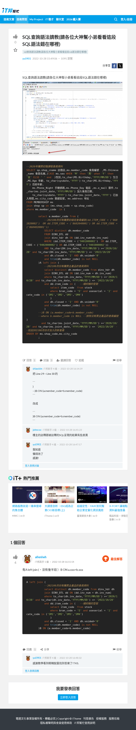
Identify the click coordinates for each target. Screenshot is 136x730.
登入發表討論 (32, 465)
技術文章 (9, 19)
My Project (36, 19)
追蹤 (81, 360)
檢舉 (119, 360)
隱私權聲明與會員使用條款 (56, 722)
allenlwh (40, 557)
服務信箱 (114, 718)
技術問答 (22, 19)
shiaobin (37, 368)
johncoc (37, 429)
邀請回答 (66, 360)
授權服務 (101, 718)
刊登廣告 (88, 718)
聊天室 (60, 19)
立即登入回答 (68, 697)
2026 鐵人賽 (73, 19)
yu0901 (27, 58)
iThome (76, 718)
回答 (31, 360)
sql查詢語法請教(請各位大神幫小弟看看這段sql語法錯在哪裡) (55, 51)
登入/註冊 (126, 19)
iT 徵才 (49, 19)
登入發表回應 (32, 670)
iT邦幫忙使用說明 (84, 722)
